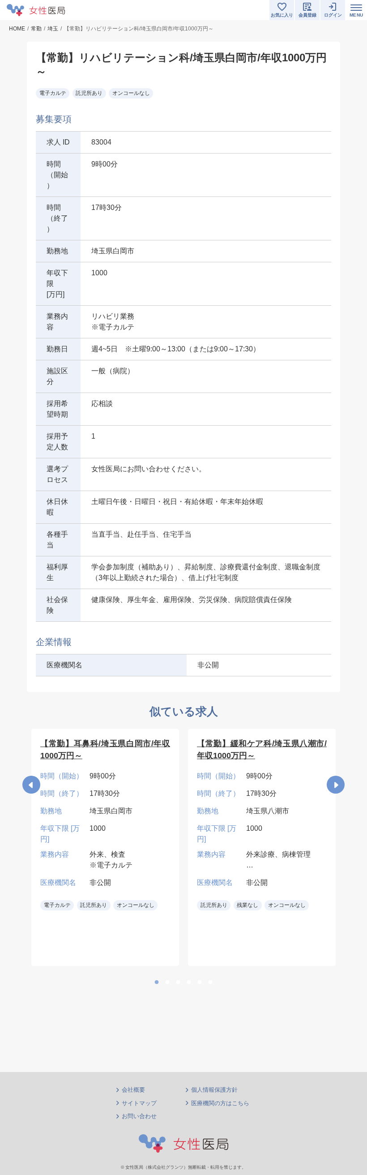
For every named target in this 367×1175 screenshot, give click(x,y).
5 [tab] (199, 982)
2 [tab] (167, 982)
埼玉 (52, 29)
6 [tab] (210, 982)
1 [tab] (156, 982)
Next (336, 785)
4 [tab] (188, 982)
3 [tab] (178, 982)
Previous (31, 785)
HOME (17, 29)
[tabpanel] (105, 847)
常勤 (36, 29)
